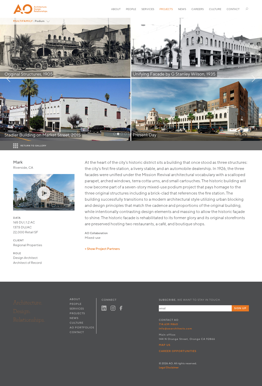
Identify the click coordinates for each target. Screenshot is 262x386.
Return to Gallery (33, 145)
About (116, 9)
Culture (215, 9)
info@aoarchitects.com (175, 328)
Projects (166, 9)
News (182, 9)
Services (147, 9)
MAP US (164, 345)
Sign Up (240, 308)
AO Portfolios (82, 327)
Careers (197, 9)
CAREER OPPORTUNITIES (177, 351)
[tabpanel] (131, 79)
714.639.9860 (168, 324)
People (131, 9)
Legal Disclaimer (169, 367)
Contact (233, 9)
